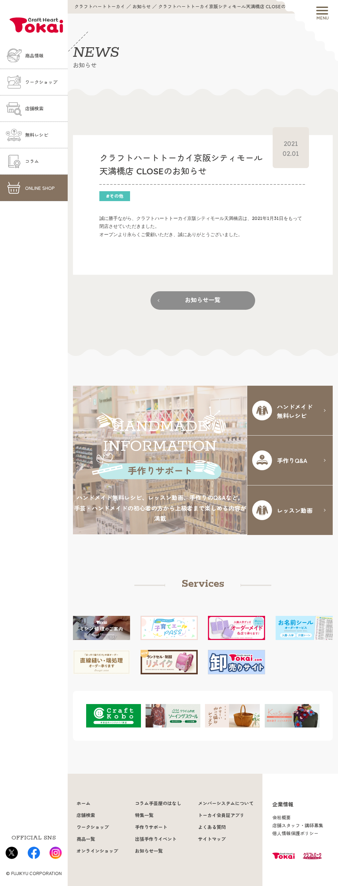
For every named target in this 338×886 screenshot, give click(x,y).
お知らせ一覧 (202, 300)
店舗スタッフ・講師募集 (297, 826)
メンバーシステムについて (226, 803)
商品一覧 (86, 839)
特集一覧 (144, 815)
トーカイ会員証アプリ (221, 815)
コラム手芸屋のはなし (158, 803)
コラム (32, 161)
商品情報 (34, 56)
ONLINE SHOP (40, 188)
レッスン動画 (295, 510)
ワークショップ (41, 82)
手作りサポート (151, 827)
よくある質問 (212, 827)
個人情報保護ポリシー (295, 833)
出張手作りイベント (156, 839)
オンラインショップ (97, 851)
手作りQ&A (292, 460)
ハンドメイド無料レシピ (295, 411)
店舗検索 (34, 109)
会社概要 (281, 818)
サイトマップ (212, 839)
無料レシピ (36, 135)
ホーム (83, 803)
